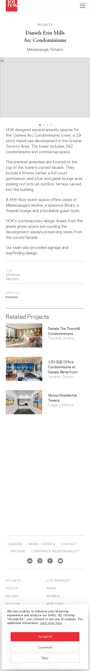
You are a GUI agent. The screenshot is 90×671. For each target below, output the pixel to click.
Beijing (12, 596)
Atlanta (13, 580)
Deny (45, 658)
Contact (69, 544)
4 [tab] (51, 125)
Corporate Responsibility (55, 551)
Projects (45, 24)
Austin (12, 588)
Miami (51, 588)
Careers (15, 544)
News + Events (42, 544)
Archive (18, 551)
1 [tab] (40, 125)
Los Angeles (58, 580)
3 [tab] (47, 125)
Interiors (12, 297)
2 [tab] (44, 125)
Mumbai (53, 596)
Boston (13, 604)
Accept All (45, 636)
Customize (45, 647)
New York (55, 604)
